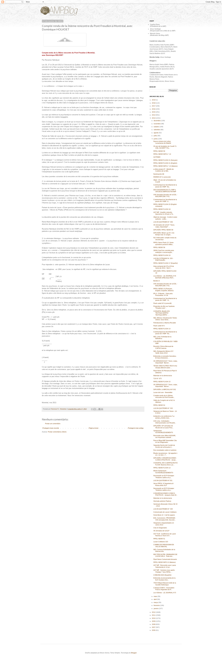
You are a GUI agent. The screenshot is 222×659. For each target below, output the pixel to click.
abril (155, 599)
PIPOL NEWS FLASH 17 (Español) (165, 263)
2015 (154, 112)
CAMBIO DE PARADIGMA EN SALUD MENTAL (163, 545)
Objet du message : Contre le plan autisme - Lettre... (165, 218)
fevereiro (157, 605)
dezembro (157, 121)
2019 (154, 100)
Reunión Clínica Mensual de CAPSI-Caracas (163, 347)
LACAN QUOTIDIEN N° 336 (163, 222)
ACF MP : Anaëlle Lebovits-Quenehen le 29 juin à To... (163, 213)
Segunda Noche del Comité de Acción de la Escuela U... (164, 446)
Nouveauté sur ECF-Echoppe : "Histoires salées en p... (164, 476)
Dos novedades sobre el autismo (164, 450)
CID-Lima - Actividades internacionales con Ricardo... (164, 422)
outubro (156, 127)
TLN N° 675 (157, 378)
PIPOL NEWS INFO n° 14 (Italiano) (165, 166)
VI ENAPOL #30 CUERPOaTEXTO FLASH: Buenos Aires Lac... (165, 464)
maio (156, 596)
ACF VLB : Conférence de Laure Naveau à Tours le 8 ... (164, 535)
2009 (154, 621)
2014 (154, 115)
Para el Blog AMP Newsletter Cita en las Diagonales (165, 441)
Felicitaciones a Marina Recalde (164, 323)
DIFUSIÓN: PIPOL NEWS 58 (163, 230)
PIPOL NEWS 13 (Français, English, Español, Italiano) (163, 289)
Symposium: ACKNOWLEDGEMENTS (163, 431)
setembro (157, 130)
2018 (154, 103)
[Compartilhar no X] (97, 409)
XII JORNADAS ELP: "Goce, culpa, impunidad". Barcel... (165, 362)
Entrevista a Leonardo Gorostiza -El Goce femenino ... (165, 357)
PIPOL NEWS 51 (159, 539)
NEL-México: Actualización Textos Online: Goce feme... (165, 319)
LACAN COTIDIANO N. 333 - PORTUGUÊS (163, 259)
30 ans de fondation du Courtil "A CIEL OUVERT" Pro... (164, 147)
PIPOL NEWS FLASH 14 (161, 329)
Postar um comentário (52, 424)
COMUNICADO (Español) (162, 575)
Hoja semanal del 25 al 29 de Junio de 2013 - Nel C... (163, 267)
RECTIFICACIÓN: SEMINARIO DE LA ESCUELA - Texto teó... (165, 555)
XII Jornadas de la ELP (161, 531)
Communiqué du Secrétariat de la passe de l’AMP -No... (165, 333)
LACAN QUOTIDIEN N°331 (162, 480)
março (156, 602)
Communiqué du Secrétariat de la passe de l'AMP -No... (165, 186)
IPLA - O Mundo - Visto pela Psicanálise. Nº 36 (163, 294)
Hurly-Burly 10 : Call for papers (164, 515)
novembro (157, 124)
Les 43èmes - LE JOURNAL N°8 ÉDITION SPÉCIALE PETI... (164, 277)
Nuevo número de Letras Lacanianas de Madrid (162, 142)
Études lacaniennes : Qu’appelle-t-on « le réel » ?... (165, 454)
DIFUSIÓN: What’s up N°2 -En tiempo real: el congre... (163, 234)
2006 (154, 630)
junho (156, 139)
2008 (154, 624)
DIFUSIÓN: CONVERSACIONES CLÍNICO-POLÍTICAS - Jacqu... (165, 459)
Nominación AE (158, 174)
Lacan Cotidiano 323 (160, 542)
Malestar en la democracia (162, 375)
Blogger (134, 653)
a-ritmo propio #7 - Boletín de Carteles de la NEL (163, 170)
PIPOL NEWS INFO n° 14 (162, 154)
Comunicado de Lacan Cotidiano (165, 512)
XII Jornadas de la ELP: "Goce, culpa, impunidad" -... (164, 226)
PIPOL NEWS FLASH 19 (161, 255)
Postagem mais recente (51, 428)
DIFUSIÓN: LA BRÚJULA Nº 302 (164, 389)
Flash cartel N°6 (159, 326)
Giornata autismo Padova (162, 501)
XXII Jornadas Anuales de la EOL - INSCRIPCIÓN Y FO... (165, 195)
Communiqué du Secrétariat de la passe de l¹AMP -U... (165, 200)
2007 (154, 627)
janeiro (156, 608)
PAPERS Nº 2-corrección (162, 177)
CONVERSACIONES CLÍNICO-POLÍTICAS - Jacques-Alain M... (165, 494)
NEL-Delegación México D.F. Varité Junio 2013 (163, 352)
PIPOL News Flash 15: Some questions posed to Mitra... (163, 243)
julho (156, 136)
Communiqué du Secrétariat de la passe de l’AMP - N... (165, 299)
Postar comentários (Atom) (57, 432)
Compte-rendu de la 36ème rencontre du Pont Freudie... (164, 396)
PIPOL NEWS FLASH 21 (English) (165, 163)
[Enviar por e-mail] (92, 409)
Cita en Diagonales (160, 528)
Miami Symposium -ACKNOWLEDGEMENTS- (163, 471)
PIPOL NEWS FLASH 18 (161, 209)
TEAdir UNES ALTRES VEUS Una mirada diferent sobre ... (165, 367)
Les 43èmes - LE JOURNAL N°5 (164, 593)
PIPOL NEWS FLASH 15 (161, 382)
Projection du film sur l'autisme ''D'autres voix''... (164, 307)
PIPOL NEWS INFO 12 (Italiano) (164, 562)
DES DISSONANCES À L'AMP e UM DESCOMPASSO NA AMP (164, 190)
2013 (154, 118)
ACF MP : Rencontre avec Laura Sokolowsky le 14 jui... (164, 566)
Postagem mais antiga (136, 428)
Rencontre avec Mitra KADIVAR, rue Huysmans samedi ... (164, 436)
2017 (154, 106)
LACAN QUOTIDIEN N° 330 (163, 509)
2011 (154, 615)
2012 (154, 612)
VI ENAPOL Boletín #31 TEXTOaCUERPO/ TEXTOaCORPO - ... (161, 313)
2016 (154, 109)
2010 (154, 618)
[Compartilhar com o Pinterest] (102, 409)
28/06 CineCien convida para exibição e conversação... (163, 251)
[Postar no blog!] (94, 409)
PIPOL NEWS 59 (159, 151)
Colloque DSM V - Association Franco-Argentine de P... (163, 588)
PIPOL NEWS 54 (159, 405)
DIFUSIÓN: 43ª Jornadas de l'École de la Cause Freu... (163, 427)
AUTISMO (156, 157)
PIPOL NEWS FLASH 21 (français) (165, 160)
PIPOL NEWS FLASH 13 (161, 468)
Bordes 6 (156, 281)
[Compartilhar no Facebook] (99, 409)
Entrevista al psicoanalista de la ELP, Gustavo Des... (164, 579)
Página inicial (93, 428)
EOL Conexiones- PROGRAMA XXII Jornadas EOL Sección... (164, 519)
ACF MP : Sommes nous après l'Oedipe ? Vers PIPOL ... (164, 571)
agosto (156, 133)
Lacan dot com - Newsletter (162, 392)
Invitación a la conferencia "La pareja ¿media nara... (163, 417)
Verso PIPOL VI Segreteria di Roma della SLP (163, 484)
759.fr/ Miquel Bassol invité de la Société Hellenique (164, 584)
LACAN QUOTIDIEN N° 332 (163, 408)
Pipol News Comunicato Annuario (165, 559)
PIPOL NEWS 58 (159, 247)
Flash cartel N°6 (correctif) (162, 303)
